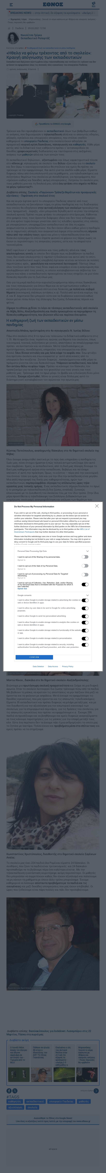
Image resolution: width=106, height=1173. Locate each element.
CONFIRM (34, 657)
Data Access (53, 666)
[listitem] (53, 551)
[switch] (85, 557)
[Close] (97, 506)
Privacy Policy (67, 666)
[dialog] (53, 586)
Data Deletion (38, 666)
